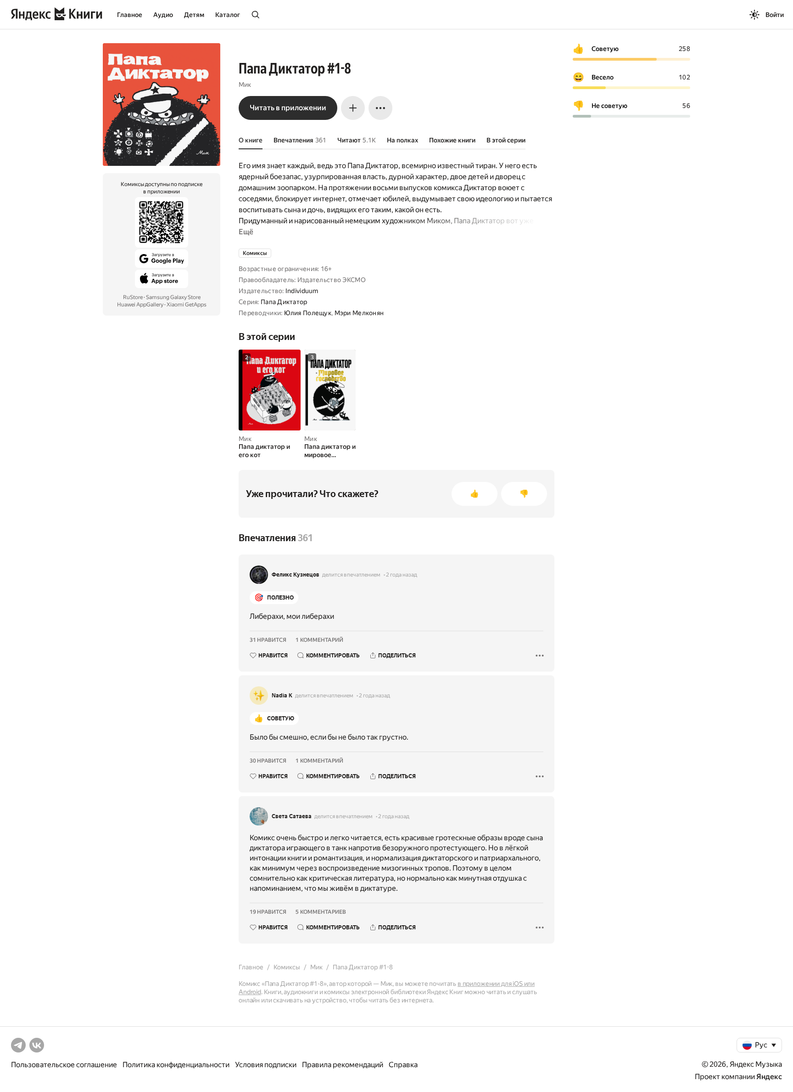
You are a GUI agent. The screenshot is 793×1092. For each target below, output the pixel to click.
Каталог (227, 14)
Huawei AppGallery (140, 304)
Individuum (301, 290)
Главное (129, 14)
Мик (245, 84)
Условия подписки (265, 1064)
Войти (774, 14)
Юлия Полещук (307, 313)
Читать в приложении (288, 107)
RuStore (133, 297)
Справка (403, 1064)
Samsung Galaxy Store (173, 297)
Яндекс (769, 1076)
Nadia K (282, 695)
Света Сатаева (292, 816)
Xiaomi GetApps (187, 304)
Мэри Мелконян (359, 313)
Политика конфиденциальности (176, 1064)
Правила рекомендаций (342, 1064)
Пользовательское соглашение (64, 1064)
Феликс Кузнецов (295, 574)
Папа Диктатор (284, 302)
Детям (194, 14)
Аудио (163, 14)
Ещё (246, 231)
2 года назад (401, 574)
